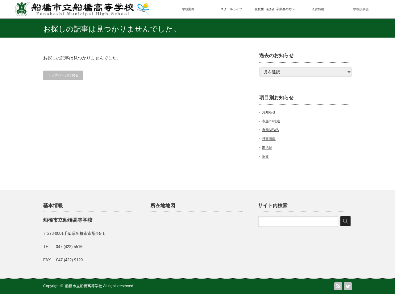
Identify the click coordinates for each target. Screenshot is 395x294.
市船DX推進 (271, 121)
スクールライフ (231, 9)
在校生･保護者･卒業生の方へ (275, 9)
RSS (338, 286)
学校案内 (188, 9)
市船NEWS (270, 130)
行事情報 (269, 139)
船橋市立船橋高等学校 (83, 286)
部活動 (267, 147)
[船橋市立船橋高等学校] (81, 14)
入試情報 (318, 9)
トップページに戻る (63, 75)
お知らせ (269, 112)
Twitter (348, 286)
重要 (265, 156)
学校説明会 (361, 9)
